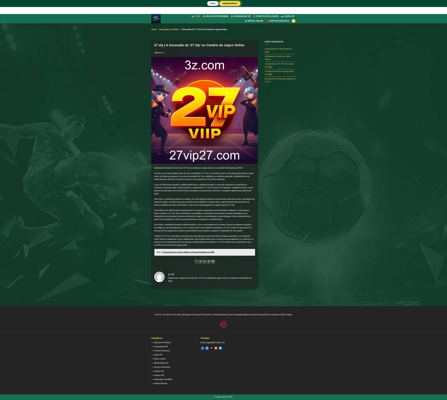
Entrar (213, 3)
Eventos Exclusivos (267, 16)
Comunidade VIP (242, 16)
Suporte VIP (159, 371)
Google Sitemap (160, 383)
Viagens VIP (159, 375)
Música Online (255, 21)
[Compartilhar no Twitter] (200, 262)
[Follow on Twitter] (207, 348)
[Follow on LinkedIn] (220, 348)
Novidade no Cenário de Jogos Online (278, 57)
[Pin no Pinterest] (209, 262)
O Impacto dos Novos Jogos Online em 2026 (279, 72)
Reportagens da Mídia (169, 29)
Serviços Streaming (162, 367)
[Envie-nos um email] (211, 348)
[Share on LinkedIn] (213, 262)
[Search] (293, 21)
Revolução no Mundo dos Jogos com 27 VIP (280, 80)
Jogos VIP (289, 16)
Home (154, 29)
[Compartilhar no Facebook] (196, 262)
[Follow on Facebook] (202, 348)
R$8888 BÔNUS (230, 3)
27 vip (197, 16)
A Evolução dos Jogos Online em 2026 (278, 50)
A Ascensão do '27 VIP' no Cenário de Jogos (279, 65)
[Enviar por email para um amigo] (205, 262)
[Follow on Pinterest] (216, 348)
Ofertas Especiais (279, 21)
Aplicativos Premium (217, 16)
